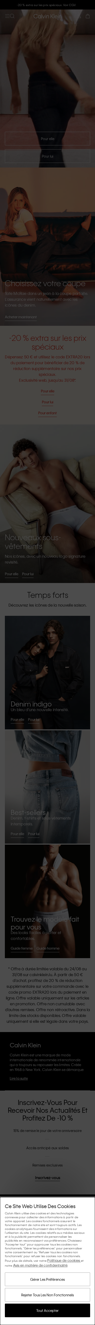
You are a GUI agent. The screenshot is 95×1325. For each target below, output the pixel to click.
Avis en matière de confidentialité (40, 1265)
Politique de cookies (64, 1260)
